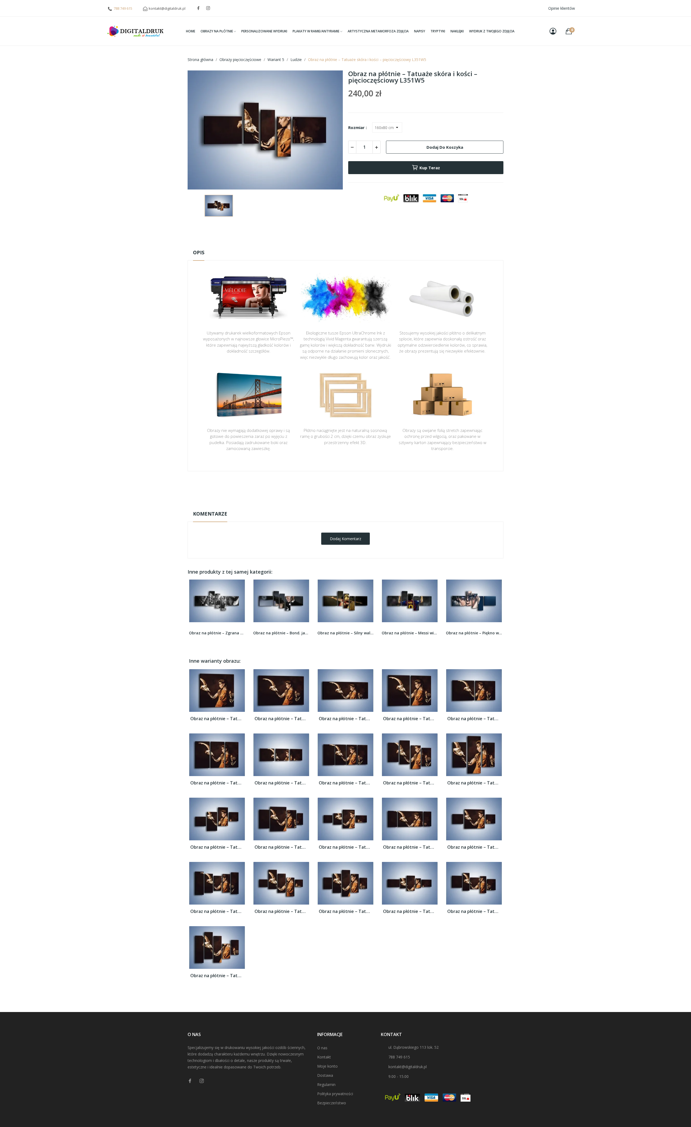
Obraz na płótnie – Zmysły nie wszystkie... (474, 632)
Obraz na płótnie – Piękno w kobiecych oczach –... (410, 632)
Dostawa (325, 1075)
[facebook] (198, 8)
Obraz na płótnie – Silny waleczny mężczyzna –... (281, 632)
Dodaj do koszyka (444, 147)
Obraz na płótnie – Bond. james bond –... (217, 632)
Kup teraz (429, 167)
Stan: (340, 505)
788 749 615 (123, 8)
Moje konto (327, 1066)
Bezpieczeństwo (331, 1102)
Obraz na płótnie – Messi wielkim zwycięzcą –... (345, 632)
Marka (329, 488)
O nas (322, 1047)
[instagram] (208, 8)
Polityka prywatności (335, 1093)
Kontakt (324, 1057)
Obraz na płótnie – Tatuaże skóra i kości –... (217, 719)
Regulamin (326, 1084)
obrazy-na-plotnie (352, 488)
